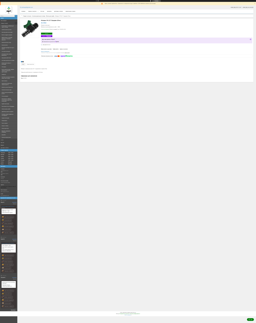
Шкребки (4, 134)
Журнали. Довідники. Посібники (6, 131)
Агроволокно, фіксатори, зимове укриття (7, 84)
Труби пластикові (5, 103)
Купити (46, 33)
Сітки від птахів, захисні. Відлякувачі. (7, 54)
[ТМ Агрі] (8, 9)
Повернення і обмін (70, 11)
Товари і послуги (4, 23)
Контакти (49, 11)
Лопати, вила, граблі (6, 109)
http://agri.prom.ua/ (5, 191)
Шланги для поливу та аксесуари (6, 63)
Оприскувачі (4, 120)
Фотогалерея (3, 20)
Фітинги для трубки (50, 16)
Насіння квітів (5, 45)
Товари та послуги (27, 16)
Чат (251, 319)
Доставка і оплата (5, 147)
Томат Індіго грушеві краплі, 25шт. (8, 247)
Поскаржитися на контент (124, 313)
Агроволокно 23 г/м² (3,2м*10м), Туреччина (8, 283)
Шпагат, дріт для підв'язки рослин (7, 93)
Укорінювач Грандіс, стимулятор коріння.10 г (7, 285)
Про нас (2, 142)
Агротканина (4, 80)
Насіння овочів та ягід (6, 42)
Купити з (44, 36)
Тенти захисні (5, 123)
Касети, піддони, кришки (7, 34)
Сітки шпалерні (5, 96)
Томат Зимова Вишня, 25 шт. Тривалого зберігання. (8, 250)
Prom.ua (134, 312)
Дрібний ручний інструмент (7, 111)
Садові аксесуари (5, 118)
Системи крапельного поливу (8, 60)
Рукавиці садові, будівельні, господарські (8, 115)
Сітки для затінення (6, 51)
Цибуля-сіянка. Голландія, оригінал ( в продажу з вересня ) (7, 38)
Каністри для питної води (7, 32)
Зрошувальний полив (6, 57)
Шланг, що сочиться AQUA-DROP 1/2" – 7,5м (7, 210)
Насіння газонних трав (6, 89)
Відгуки (2, 145)
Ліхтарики (4, 66)
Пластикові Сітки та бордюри (8, 106)
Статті (2, 140)
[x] (23, 61)
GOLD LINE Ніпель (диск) (7, 212)
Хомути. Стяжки (5, 125)
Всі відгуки (13, 310)
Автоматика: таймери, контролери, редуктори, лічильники (7, 100)
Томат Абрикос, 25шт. (6, 245)
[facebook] (21, 61)
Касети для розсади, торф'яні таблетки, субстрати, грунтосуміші (8, 70)
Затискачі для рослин (6, 137)
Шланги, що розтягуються (7, 87)
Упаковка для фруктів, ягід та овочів (8, 48)
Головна (23, 11)
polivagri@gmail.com (5, 195)
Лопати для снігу (5, 128)
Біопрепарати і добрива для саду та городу (8, 26)
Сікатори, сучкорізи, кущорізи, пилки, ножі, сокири (8, 77)
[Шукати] (16, 16)
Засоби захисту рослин (6, 29)
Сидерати (4, 74)
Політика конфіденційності (135, 313)
